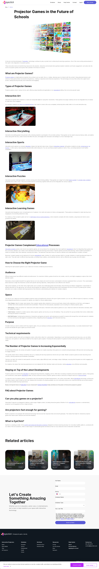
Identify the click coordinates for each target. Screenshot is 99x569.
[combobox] (70, 505)
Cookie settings (89, 565)
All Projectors (5, 550)
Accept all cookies (77, 565)
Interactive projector (10, 249)
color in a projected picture (26, 104)
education (25, 61)
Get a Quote (90, 2)
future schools (82, 375)
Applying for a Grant (73, 548)
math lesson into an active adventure (40, 217)
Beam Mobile (5, 546)
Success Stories (56, 546)
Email (56, 486)
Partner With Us (72, 546)
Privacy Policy (70, 518)
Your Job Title (59, 508)
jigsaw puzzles (72, 180)
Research (55, 550)
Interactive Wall (40, 546)
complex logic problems (84, 180)
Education (23, 544)
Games (22, 552)
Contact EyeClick (42, 385)
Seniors (23, 546)
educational (57, 90)
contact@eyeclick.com (91, 546)
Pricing (54, 544)
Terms (62, 518)
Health (22, 550)
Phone (57, 491)
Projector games (9, 77)
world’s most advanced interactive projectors (36, 425)
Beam (3, 544)
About (70, 544)
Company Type (59, 502)
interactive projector (59, 146)
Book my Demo (70, 522)
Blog (6, 7)
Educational (42, 245)
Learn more (6, 566)
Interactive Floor (40, 544)
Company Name (59, 497)
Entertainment (24, 548)
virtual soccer (84, 146)
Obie (3, 548)
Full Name (57, 480)
